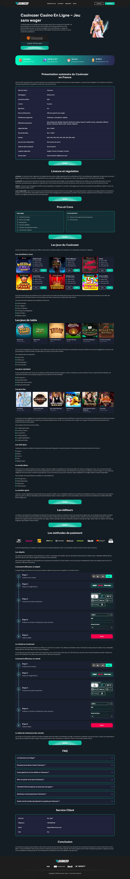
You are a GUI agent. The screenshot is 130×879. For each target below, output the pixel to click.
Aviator (101, 258)
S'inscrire (99, 3)
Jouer (65, 163)
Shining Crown (70, 276)
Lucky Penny (36, 276)
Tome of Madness (71, 258)
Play (23, 330)
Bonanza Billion (103, 276)
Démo (23, 336)
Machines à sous (51, 3)
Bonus (74, 3)
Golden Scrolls (37, 258)
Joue (43, 270)
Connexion (60, 3)
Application (68, 3)
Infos (36, 270)
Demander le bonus (34, 48)
